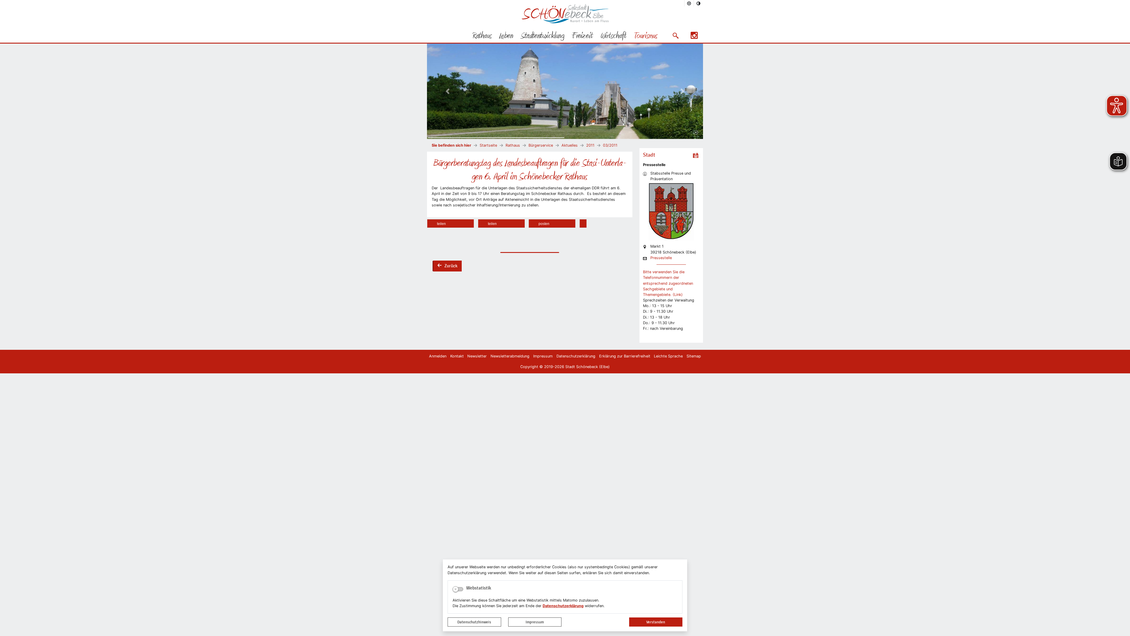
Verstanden (655, 622)
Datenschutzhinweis (474, 622)
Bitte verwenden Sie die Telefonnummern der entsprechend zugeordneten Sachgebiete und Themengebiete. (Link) (668, 283)
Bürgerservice (541, 145)
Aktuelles (569, 145)
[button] (675, 35)
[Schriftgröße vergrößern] (689, 3)
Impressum (535, 622)
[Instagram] (694, 37)
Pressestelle (661, 258)
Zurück (447, 266)
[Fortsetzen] (695, 132)
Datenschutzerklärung (563, 606)
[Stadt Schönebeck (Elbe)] (565, 22)
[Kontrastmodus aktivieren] (698, 3)
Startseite (488, 145)
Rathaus (513, 145)
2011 (590, 145)
